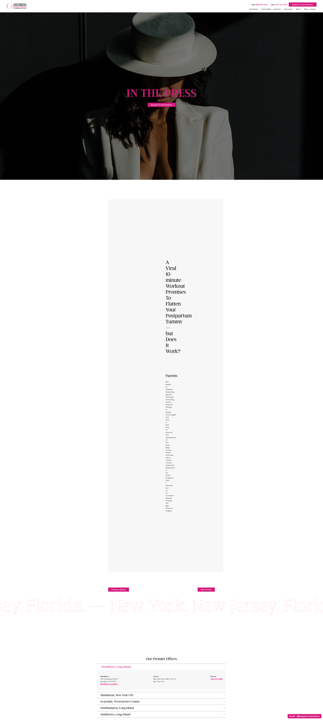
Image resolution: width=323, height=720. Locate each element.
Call (293, 716)
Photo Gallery (266, 9)
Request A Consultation (302, 4)
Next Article (206, 589)
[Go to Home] (16, 6)
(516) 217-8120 (216, 679)
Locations (276, 9)
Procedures (253, 9)
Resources (288, 9)
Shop (306, 9)
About (298, 9)
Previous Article (119, 589)
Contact (313, 9)
